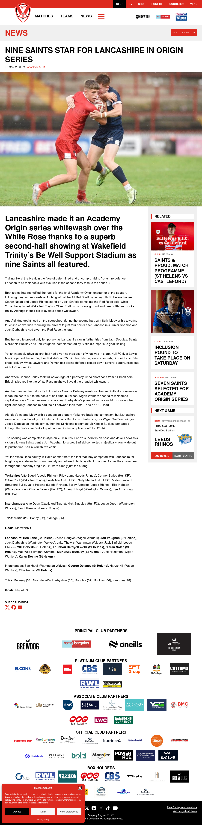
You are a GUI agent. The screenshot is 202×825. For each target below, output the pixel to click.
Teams (66, 16)
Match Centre (183, 455)
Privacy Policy (43, 819)
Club (119, 4)
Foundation (176, 4)
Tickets (156, 4)
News (86, 16)
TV (130, 4)
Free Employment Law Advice (182, 807)
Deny (43, 811)
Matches (44, 16)
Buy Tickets (162, 455)
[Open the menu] (101, 17)
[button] (79, 787)
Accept (17, 811)
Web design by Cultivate (185, 811)
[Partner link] (28, 644)
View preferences (69, 811)
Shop (141, 4)
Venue (194, 4)
